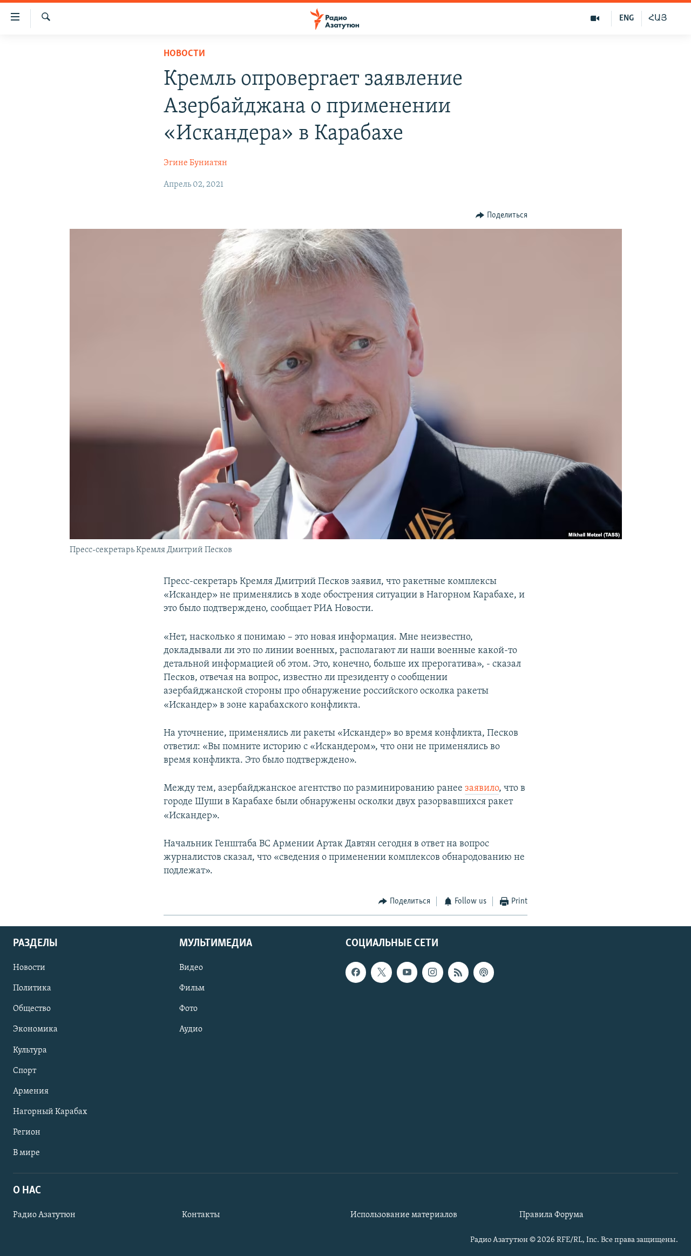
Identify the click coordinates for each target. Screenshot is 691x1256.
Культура (30, 1049)
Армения (31, 1091)
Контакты (201, 1215)
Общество (32, 1008)
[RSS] (458, 972)
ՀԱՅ (657, 18)
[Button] (501, 215)
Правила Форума (551, 1215)
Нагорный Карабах (50, 1112)
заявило (482, 788)
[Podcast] (483, 972)
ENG (626, 18)
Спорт (24, 1070)
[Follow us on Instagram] (432, 972)
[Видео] (595, 18)
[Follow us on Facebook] (356, 972)
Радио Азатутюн (44, 1215)
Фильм (192, 988)
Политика (32, 988)
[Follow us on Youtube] (407, 972)
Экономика (35, 1029)
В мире (26, 1153)
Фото (188, 1008)
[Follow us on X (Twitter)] (381, 972)
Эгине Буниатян (195, 163)
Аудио (190, 1029)
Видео (191, 967)
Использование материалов (403, 1215)
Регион (26, 1132)
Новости (184, 54)
